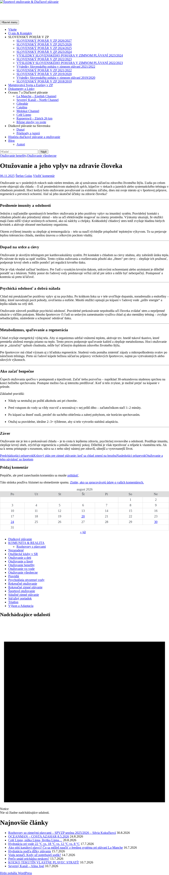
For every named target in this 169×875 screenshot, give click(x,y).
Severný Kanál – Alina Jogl (26, 866)
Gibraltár (22, 103)
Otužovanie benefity (13, 155)
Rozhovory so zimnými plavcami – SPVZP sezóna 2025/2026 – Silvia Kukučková (62, 832)
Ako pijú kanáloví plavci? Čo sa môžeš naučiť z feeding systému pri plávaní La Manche (65, 847)
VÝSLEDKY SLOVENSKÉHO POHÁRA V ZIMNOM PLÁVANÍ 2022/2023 (69, 63)
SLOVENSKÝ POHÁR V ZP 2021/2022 (44, 70)
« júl (83, 532)
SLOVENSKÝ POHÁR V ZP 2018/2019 (44, 81)
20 (83, 516)
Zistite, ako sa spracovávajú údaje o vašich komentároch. (107, 482)
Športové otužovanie (21, 591)
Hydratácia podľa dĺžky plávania (29, 851)
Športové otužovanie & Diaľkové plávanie (59, 11)
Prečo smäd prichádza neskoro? (28, 858)
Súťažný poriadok (20, 598)
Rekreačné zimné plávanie (25, 587)
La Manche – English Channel (36, 96)
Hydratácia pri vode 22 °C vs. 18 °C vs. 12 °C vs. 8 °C (44, 844)
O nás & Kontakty (20, 33)
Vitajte (12, 29)
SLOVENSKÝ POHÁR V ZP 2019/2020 (44, 74)
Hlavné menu (9, 22)
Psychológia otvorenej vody (26, 580)
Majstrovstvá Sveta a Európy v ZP (30, 85)
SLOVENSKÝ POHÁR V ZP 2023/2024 (44, 51)
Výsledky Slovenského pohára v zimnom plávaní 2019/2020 (55, 77)
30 (155, 522)
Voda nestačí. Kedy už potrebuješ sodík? (34, 855)
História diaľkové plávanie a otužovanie (34, 137)
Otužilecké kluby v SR (23, 554)
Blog (11, 140)
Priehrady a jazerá (28, 133)
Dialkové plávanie (20, 539)
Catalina (21, 107)
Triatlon (13, 602)
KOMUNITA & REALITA (26, 543)
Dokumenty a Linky (21, 89)
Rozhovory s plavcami (31, 546)
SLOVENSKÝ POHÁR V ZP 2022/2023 (44, 59)
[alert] (84, 718)
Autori (20, 144)
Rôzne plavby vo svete (31, 122)
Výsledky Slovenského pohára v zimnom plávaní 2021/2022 (55, 66)
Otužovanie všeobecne (41, 155)
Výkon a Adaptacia (20, 606)
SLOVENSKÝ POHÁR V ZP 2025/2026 (44, 44)
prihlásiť (72, 475)
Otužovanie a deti (19, 557)
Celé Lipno (23, 114)
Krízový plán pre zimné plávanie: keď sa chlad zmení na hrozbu (58, 455)
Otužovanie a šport (20, 561)
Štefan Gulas (23, 176)
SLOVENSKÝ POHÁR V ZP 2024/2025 (44, 48)
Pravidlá (13, 576)
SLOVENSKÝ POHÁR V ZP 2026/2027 (44, 40)
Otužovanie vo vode (21, 569)
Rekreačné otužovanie (22, 583)
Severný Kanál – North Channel (37, 100)
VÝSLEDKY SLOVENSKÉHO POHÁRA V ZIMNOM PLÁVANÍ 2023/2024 (69, 55)
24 (12, 522)
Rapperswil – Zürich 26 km (34, 118)
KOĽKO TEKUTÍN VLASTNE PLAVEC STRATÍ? (43, 862)
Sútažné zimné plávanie (23, 594)
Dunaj (20, 129)
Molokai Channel (27, 111)
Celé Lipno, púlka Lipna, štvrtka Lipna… (35, 840)
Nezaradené (16, 550)
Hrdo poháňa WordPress (16, 873)
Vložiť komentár (44, 176)
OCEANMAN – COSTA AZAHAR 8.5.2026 (38, 836)
